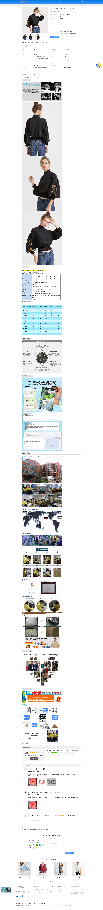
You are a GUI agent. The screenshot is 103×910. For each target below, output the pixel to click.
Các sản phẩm (40, 1)
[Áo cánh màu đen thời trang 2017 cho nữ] (25, 37)
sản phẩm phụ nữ (39, 891)
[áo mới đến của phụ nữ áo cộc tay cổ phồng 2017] (42, 868)
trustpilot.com (32, 771)
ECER (70, 905)
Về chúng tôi (59, 1)
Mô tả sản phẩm (34, 42)
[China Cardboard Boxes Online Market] (30, 845)
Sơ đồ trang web (31, 903)
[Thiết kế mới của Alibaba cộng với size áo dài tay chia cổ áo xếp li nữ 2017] (24, 868)
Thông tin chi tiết (25, 42)
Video (46, 1)
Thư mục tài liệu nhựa (39, 889)
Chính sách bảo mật (41, 903)
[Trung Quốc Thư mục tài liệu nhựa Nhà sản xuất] (23, 2)
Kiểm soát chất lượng (21, 903)
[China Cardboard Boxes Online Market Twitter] (20, 896)
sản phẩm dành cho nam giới (35, 829)
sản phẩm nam (38, 896)
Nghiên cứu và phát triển (63, 893)
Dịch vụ (50, 893)
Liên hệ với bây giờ (54, 36)
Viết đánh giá (34, 758)
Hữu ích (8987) (41, 794)
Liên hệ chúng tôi (67, 1)
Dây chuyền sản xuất (63, 889)
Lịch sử (50, 891)
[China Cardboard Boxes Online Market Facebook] (17, 896)
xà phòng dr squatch (44, 829)
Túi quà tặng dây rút (39, 893)
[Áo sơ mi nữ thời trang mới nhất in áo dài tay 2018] (60, 868)
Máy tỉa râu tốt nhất (25, 829)
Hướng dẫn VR (52, 1)
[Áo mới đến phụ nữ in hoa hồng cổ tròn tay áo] (78, 868)
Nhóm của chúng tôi (51, 896)
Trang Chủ (33, 1)
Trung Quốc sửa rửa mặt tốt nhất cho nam (22, 905)
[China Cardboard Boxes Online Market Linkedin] (23, 896)
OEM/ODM (61, 891)
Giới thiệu (51, 889)
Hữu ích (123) (72, 815)
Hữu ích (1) (41, 771)
